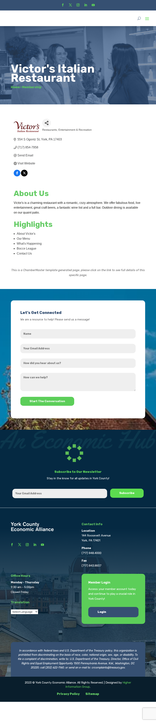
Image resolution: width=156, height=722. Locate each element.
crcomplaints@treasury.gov (108, 667)
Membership (31, 87)
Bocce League (26, 248)
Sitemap (92, 694)
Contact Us (24, 253)
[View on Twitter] (24, 175)
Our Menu (23, 238)
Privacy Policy (68, 694)
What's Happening (29, 243)
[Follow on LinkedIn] (86, 5)
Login (102, 612)
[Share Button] (46, 123)
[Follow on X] (70, 5)
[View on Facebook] (17, 175)
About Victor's (26, 233)
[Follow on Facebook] (63, 5)
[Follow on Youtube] (93, 5)
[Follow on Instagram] (78, 5)
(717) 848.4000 (91, 553)
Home (15, 87)
